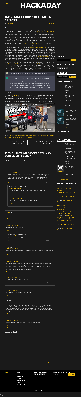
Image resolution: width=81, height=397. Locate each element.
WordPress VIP (43, 390)
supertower (35, 137)
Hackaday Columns (14, 134)
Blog (12, 11)
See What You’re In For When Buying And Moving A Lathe (44, 142)
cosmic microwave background (40, 135)
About (46, 11)
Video (19, 378)
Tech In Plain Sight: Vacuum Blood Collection (70, 160)
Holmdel (9, 137)
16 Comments (69, 92)
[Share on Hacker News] (9, 25)
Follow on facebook (58, 68)
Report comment (51, 166)
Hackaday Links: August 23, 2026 (69, 167)
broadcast (21, 135)
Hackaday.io (21, 11)
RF (23, 137)
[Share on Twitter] (7, 25)
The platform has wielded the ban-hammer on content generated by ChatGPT (23, 63)
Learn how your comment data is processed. (33, 364)
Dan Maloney (10, 23)
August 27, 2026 (72, 11)
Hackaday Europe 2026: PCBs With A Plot (70, 96)
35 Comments (69, 163)
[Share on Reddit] (11, 25)
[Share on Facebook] (5, 25)
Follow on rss (64, 68)
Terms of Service (58, 387)
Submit (39, 11)
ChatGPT (30, 135)
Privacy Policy (51, 387)
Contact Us (21, 384)
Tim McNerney (60, 192)
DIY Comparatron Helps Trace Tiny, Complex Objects (16, 142)
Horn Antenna (15, 137)
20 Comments (69, 124)
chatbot (26, 135)
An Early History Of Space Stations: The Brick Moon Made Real (70, 120)
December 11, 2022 (50, 26)
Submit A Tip (21, 380)
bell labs (12, 135)
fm (48, 135)
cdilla (7, 260)
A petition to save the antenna (32, 43)
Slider (28, 134)
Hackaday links (22, 134)
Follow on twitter (60, 68)
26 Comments (69, 115)
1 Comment (69, 170)
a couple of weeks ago (15, 95)
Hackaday (40, 5)
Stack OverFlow (28, 137)
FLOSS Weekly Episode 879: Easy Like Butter (69, 145)
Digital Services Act (65, 387)
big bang (16, 135)
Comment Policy (45, 362)
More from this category (62, 127)
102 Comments (69, 156)
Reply (7, 166)
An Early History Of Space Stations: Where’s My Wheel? (70, 112)
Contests (31, 11)
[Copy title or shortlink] (12, 25)
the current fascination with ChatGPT (38, 47)
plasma (20, 137)
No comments (69, 100)
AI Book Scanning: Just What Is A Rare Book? (70, 152)
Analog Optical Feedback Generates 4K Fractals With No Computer (65, 188)
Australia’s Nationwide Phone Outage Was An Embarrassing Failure (70, 88)
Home (7, 11)
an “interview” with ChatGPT (45, 56)
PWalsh (8, 212)
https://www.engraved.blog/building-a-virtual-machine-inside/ (20, 325)
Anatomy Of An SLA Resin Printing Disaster (70, 104)
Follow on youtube (62, 68)
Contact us (67, 68)
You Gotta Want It (70, 174)
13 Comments (52, 23)
